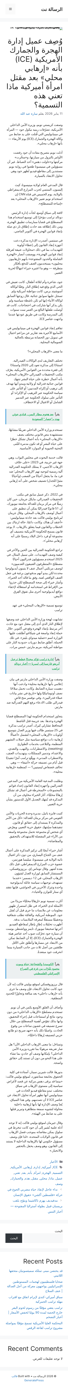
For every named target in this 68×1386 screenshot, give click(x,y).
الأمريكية (16, 1167)
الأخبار (54, 1162)
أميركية (46, 1167)
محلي (43, 1178)
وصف (59, 1184)
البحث (59, 1231)
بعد (24, 1173)
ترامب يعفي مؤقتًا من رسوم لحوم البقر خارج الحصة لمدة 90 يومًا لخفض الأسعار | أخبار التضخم (35, 1312)
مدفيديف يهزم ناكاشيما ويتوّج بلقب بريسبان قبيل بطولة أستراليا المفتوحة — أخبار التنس (37, 1206)
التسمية (58, 1173)
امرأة (37, 1173)
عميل (59, 1178)
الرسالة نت (52, 9)
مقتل (35, 1178)
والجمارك (17, 1178)
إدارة (37, 1167)
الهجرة (46, 1173)
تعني (17, 1173)
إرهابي (28, 1167)
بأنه (30, 1173)
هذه (27, 1178)
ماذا (51, 1178)
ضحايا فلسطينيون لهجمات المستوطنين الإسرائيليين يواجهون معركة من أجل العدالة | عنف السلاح (35, 1286)
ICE (55, 1167)
